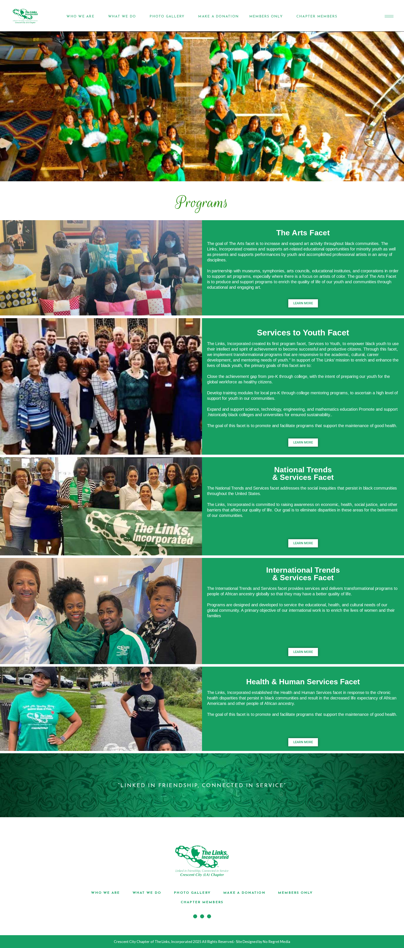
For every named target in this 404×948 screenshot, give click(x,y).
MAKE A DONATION (218, 16)
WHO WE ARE (80, 16)
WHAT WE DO (122, 16)
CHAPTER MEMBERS (317, 16)
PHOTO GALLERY (167, 16)
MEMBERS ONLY (266, 16)
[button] (303, 303)
